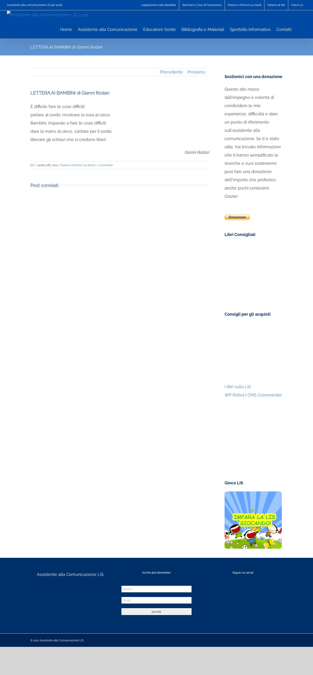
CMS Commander (264, 395)
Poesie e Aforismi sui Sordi (77, 165)
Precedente (171, 72)
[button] (298, 29)
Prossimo (196, 72)
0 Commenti (105, 165)
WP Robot (234, 395)
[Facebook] (243, 585)
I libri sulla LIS (238, 386)
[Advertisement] (253, 351)
